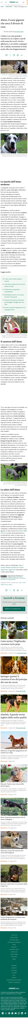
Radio (14, 944)
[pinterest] (9, 1013)
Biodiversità (4, 653)
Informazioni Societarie (14, 980)
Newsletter (14, 937)
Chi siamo (14, 970)
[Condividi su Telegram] (21, 55)
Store (7, 2)
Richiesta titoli (14, 949)
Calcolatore (14, 954)
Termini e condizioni (14, 982)
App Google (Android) (14, 942)
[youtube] (16, 1013)
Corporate (14, 952)
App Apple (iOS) (14, 940)
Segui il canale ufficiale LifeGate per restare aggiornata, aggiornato (12, 567)
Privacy (14, 977)
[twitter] (6, 1013)
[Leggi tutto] (26, 618)
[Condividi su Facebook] (6, 55)
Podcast (14, 947)
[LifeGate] (14, 2)
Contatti (14, 968)
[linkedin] (22, 1013)
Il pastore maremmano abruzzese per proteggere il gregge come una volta (14, 302)
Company (14, 965)
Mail (14, 975)
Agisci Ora (14, 957)
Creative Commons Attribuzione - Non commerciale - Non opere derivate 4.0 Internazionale (13, 578)
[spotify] (12, 1013)
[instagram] (19, 1013)
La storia (14, 973)
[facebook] (3, 1013)
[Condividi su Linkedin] (14, 55)
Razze (10, 585)
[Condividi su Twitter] (10, 55)
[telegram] (25, 1013)
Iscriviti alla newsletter (13, 609)
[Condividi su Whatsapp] (18, 55)
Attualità (14, 935)
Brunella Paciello (18, 32)
